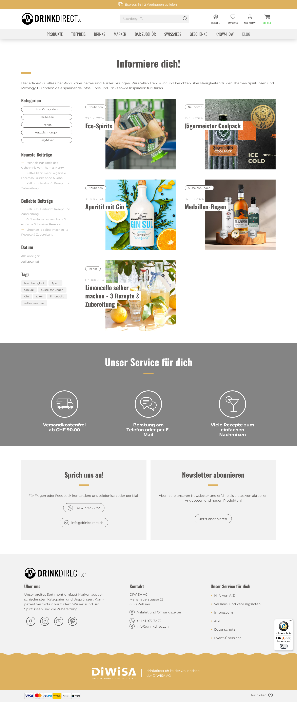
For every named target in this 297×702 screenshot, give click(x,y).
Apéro (55, 283)
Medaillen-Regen (205, 206)
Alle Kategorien (47, 109)
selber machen (34, 303)
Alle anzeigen (30, 256)
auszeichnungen (52, 289)
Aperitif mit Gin (104, 206)
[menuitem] (154, 19)
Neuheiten (46, 117)
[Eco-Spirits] (141, 134)
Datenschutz (224, 629)
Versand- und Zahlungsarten (237, 604)
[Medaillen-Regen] (240, 215)
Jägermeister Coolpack (213, 125)
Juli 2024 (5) (30, 261)
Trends (47, 125)
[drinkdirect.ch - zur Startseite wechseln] (47, 18)
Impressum (223, 612)
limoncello (57, 296)
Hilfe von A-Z (224, 595)
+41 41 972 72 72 (87, 508)
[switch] (284, 646)
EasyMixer (47, 140)
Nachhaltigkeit (34, 283)
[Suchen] (185, 19)
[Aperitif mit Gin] (141, 215)
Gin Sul (29, 289)
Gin (26, 296)
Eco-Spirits (98, 125)
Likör (39, 296)
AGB (217, 621)
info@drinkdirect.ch (87, 523)
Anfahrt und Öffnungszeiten (159, 612)
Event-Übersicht (227, 638)
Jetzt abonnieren (213, 519)
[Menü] (290, 621)
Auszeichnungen (46, 132)
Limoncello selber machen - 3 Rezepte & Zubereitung (113, 296)
